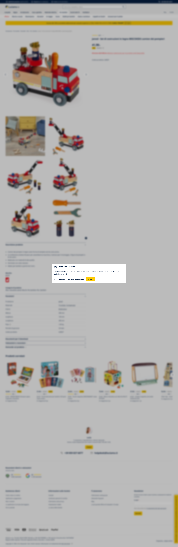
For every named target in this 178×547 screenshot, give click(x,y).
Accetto (90, 279)
